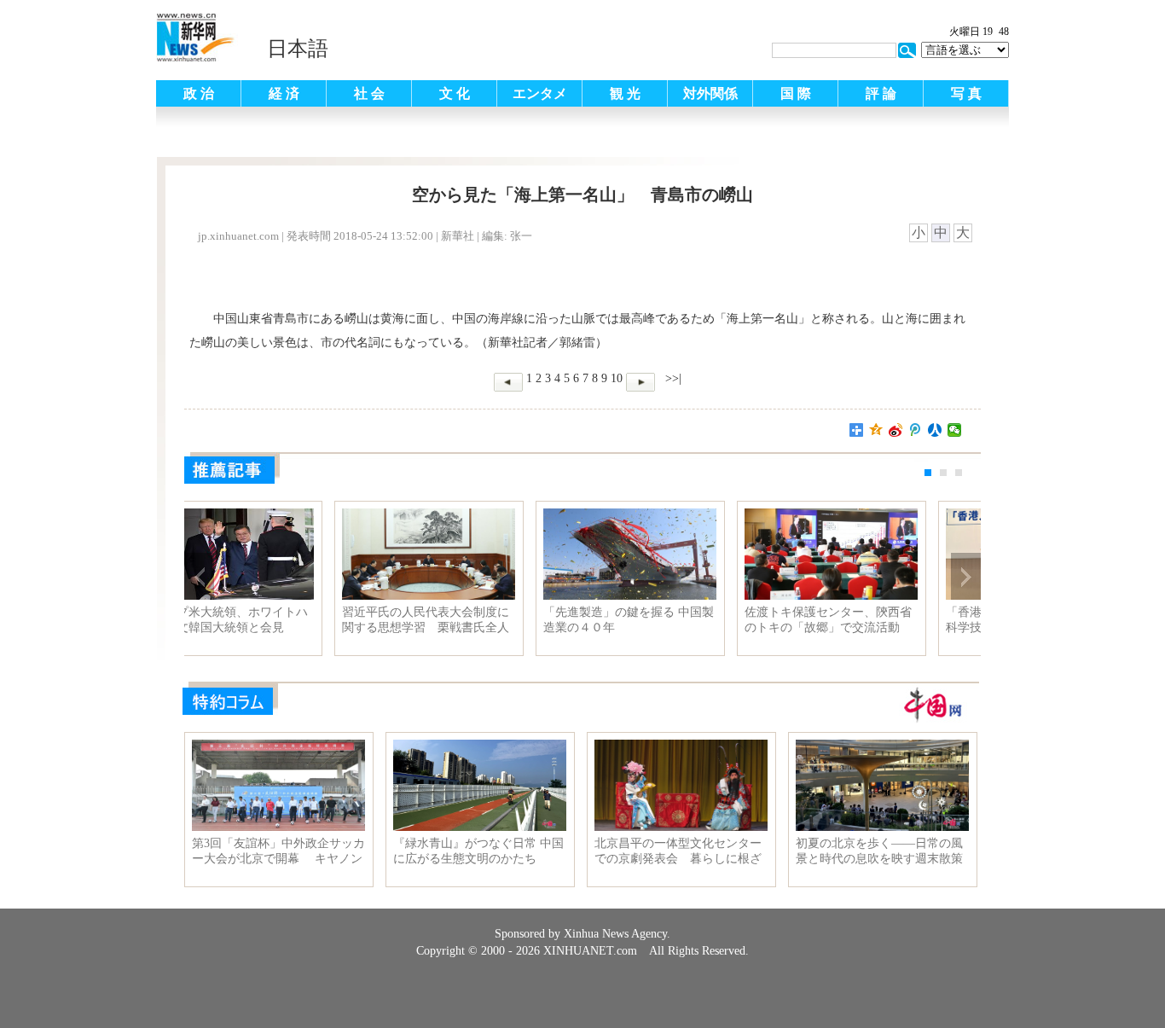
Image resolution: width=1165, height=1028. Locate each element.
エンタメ (540, 93)
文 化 (454, 93)
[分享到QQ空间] (876, 430)
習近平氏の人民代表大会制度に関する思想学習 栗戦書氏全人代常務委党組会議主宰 (881, 620)
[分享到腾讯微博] (915, 430)
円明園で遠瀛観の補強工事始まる (478, 620)
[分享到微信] (955, 430)
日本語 (297, 49)
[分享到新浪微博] (896, 430)
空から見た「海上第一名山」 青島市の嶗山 (277, 620)
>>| (671, 378)
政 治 (198, 93)
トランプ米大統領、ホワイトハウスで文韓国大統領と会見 (679, 620)
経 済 (284, 93)
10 (617, 378)
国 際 (795, 93)
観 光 (625, 93)
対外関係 (710, 93)
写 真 (966, 93)
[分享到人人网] (935, 430)
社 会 (369, 93)
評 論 (881, 93)
